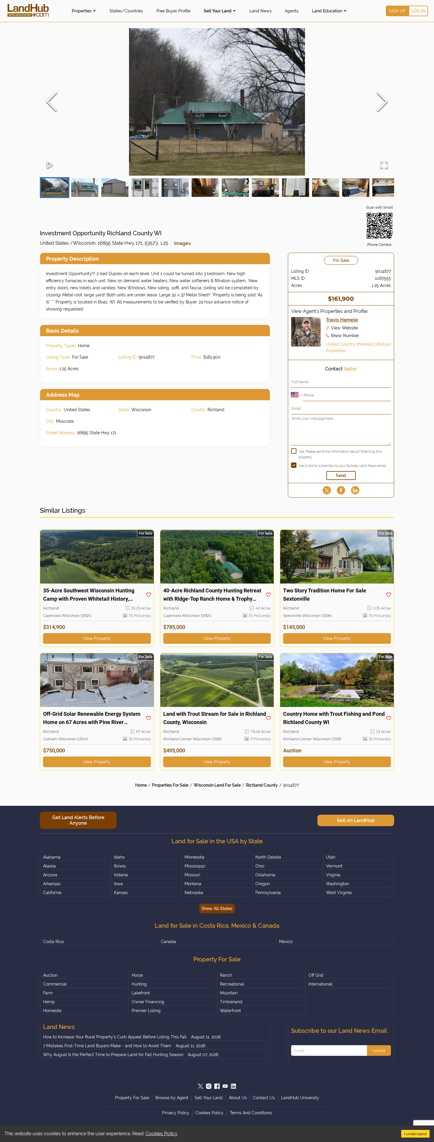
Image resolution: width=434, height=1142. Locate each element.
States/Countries (126, 11)
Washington (337, 883)
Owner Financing (148, 1001)
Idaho (119, 857)
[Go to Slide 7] (235, 187)
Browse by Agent (171, 1097)
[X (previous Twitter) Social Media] (200, 1086)
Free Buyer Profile (173, 11)
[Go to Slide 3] (115, 187)
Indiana (121, 875)
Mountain (229, 993)
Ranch (226, 975)
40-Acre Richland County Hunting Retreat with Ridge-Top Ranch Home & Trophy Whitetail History (212, 595)
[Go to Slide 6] (205, 187)
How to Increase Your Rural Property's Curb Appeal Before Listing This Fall (115, 1037)
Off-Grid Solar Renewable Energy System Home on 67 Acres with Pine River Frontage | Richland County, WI (92, 718)
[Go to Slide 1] (54, 187)
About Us (238, 1097)
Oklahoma (265, 875)
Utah (330, 857)
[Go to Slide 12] (386, 187)
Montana (193, 883)
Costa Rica (53, 941)
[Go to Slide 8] (265, 187)
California (52, 892)
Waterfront (230, 1010)
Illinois (120, 866)
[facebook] (341, 490)
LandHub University (300, 1097)
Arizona (50, 875)
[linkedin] (355, 490)
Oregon (262, 883)
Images (182, 243)
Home (141, 785)
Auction (50, 975)
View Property (97, 638)
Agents (291, 11)
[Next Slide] (382, 102)
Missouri (192, 875)
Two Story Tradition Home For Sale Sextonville (324, 594)
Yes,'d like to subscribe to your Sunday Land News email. (342, 466)
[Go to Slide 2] (84, 187)
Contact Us (264, 1097)
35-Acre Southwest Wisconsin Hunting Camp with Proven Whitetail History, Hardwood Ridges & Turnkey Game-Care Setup (91, 595)
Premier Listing (146, 1010)
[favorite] (148, 594)
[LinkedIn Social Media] (233, 1086)
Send (341, 475)
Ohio (259, 866)
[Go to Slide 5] (175, 187)
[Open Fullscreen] (384, 165)
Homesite (52, 1010)
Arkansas (52, 883)
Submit (379, 1050)
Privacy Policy (175, 1112)
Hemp (49, 1001)
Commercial (55, 984)
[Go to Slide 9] (295, 187)
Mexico (286, 941)
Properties (82, 11)
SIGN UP (397, 11)
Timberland (231, 1001)
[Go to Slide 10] (325, 187)
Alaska (49, 866)
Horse (137, 975)
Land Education (327, 11)
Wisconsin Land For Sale (217, 785)
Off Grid (316, 975)
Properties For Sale (170, 785)
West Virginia (339, 892)
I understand (415, 1133)
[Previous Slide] (51, 102)
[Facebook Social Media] (217, 1086)
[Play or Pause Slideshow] (50, 165)
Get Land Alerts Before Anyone (78, 820)
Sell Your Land (217, 11)
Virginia (333, 875)
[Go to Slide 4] (145, 187)
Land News (260, 11)
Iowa (118, 883)
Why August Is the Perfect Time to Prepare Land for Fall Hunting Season (113, 1054)
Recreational (232, 984)
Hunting (139, 984)
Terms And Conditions (251, 1112)
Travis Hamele (342, 320)
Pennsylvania (268, 892)
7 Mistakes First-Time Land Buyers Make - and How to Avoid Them (107, 1045)
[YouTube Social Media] (225, 1086)
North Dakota (268, 857)
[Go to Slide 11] (356, 187)
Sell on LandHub (356, 820)
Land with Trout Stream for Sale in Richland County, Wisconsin (214, 718)
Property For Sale (132, 1097)
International (320, 984)
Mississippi (195, 866)
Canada (168, 941)
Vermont (334, 866)
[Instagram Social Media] (208, 1086)
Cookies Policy (161, 1133)
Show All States (217, 908)
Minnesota (194, 857)
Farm (48, 993)
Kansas (121, 892)
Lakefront (141, 993)
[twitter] (327, 490)
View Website (344, 328)
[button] (217, 102)
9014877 (291, 785)
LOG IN (418, 11)
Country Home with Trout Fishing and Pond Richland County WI (334, 718)
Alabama (52, 857)
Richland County (262, 785)
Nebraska (194, 892)
